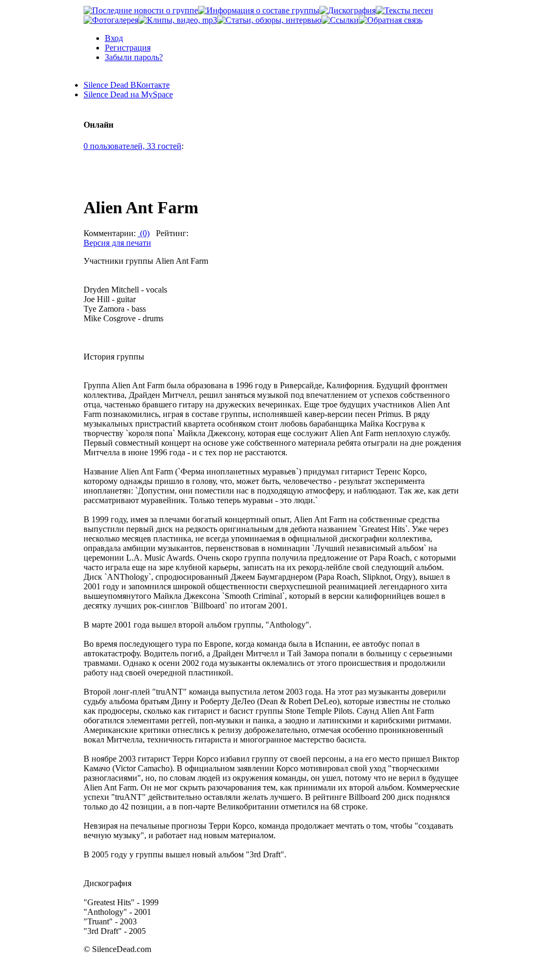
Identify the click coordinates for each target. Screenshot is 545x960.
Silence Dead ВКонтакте (127, 84)
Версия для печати (117, 242)
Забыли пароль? (134, 57)
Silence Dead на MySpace (128, 94)
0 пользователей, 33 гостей (132, 146)
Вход (114, 38)
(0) (144, 233)
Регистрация (128, 47)
